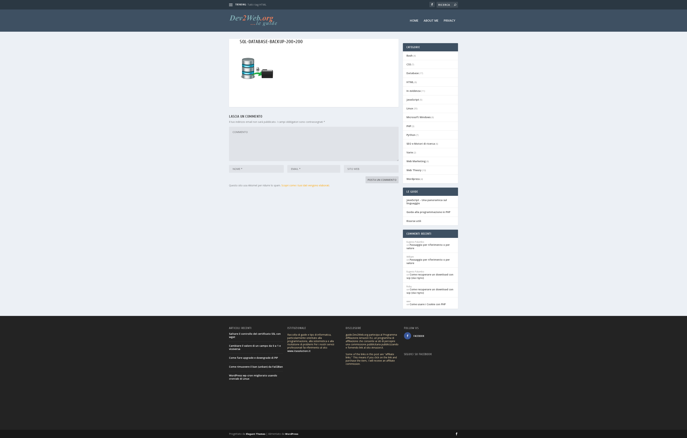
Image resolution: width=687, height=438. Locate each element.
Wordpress (413, 179)
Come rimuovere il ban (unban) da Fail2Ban (256, 366)
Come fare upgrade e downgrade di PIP (253, 357)
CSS (408, 64)
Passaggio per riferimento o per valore (428, 246)
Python (410, 135)
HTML (410, 82)
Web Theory (414, 170)
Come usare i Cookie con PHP (428, 304)
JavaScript (412, 99)
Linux (409, 108)
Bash (409, 55)
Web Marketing (416, 161)
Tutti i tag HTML (256, 4)
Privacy (449, 21)
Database (412, 73)
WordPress (291, 433)
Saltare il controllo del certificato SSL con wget (255, 335)
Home (414, 21)
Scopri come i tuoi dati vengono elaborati (305, 185)
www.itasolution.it (299, 351)
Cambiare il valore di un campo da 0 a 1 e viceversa (255, 347)
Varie (409, 152)
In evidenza (413, 91)
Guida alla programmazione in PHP (428, 212)
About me (431, 21)
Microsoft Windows (418, 117)
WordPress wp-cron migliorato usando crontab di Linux (253, 377)
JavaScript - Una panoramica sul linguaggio (426, 201)
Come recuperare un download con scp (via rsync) (429, 276)
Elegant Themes (255, 433)
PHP (408, 126)
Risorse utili (413, 221)
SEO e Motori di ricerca (420, 143)
